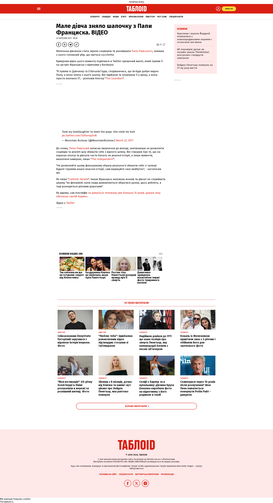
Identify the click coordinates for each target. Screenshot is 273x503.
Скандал (106, 17)
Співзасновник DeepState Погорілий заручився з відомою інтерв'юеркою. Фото (74, 340)
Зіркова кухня (136, 17)
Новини (182, 28)
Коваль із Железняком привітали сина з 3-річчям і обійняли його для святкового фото (197, 340)
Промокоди (167, 474)
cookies (27, 499)
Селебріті (95, 17)
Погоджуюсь (7, 501)
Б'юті (123, 17)
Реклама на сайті (108, 474)
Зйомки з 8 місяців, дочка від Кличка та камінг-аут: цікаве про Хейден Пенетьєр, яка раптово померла (115, 388)
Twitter (70, 203)
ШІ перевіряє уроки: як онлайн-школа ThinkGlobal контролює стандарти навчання (193, 53)
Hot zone (162, 17)
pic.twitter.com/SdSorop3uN (79, 135)
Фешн (116, 17)
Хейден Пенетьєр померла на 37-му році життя (195, 66)
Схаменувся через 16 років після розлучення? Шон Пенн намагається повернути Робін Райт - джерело (197, 388)
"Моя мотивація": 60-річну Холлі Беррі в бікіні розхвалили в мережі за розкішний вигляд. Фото (75, 386)
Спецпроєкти (176, 17)
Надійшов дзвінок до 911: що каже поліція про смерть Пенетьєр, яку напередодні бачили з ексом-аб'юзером (155, 342)
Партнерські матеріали (147, 474)
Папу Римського (142, 51)
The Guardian (114, 78)
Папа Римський (79, 148)
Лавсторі (150, 17)
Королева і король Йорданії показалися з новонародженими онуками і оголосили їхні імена (194, 38)
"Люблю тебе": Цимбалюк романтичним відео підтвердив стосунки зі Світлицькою (116, 340)
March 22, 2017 (124, 140)
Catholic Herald (78, 179)
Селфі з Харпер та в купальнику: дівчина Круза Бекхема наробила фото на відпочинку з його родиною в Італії (156, 388)
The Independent (102, 159)
